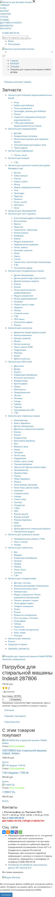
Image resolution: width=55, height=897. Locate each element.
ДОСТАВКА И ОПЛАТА (11, 22)
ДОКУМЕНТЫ (6, 25)
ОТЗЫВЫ (4, 19)
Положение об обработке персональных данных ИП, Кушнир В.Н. (27, 866)
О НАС (3, 7)
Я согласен (6, 894)
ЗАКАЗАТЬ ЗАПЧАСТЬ (18, 648)
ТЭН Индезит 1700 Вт (15, 772)
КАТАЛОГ (4, 10)
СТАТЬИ (4, 16)
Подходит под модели (15, 715)
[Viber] (16, 832)
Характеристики (12, 721)
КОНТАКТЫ (5, 28)
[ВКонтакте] (4, 832)
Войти (11, 41)
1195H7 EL (8, 792)
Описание (9, 709)
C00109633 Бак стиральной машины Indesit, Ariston (24, 751)
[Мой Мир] (12, 832)
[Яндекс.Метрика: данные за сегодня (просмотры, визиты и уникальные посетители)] (11, 877)
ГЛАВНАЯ (4, 5)
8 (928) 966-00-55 (10, 32)
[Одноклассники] (8, 832)
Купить (5, 761)
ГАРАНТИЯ (5, 13)
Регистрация (14, 43)
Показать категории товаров (17, 81)
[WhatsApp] (20, 832)
